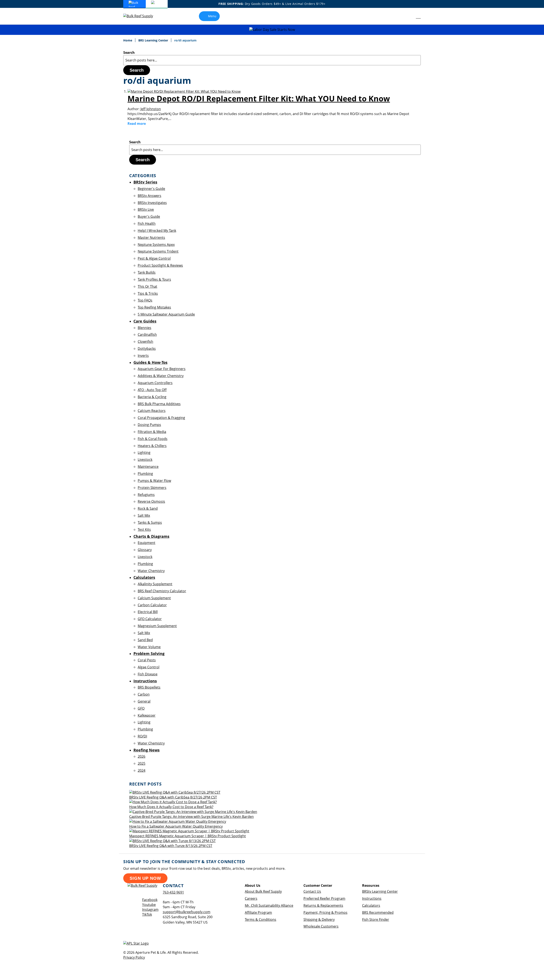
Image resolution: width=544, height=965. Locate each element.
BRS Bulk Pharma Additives (159, 403)
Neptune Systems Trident (158, 251)
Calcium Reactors (152, 410)
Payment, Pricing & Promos (325, 912)
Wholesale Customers (321, 926)
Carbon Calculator (152, 605)
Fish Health (147, 223)
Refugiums (146, 494)
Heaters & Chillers (152, 445)
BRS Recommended (378, 912)
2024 (141, 770)
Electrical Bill (148, 611)
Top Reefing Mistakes (154, 307)
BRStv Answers (149, 195)
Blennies (144, 327)
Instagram (150, 909)
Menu (212, 16)
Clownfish (145, 341)
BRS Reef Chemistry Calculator (162, 591)
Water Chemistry (151, 570)
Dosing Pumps (149, 424)
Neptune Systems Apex (156, 244)
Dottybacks (147, 348)
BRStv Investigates (152, 202)
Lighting (144, 452)
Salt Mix (144, 515)
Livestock (145, 459)
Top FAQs (145, 300)
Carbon (144, 694)
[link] (408, 16)
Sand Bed (145, 640)
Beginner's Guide (151, 188)
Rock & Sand (148, 508)
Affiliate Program (258, 912)
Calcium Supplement (154, 598)
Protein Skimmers (152, 487)
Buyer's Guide (149, 216)
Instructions (371, 898)
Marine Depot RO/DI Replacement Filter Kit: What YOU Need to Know (259, 98)
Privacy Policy (134, 957)
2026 (141, 756)
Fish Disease (147, 674)
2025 (141, 763)
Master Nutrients (151, 237)
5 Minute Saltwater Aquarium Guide (166, 314)
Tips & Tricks (148, 293)
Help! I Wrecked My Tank (157, 230)
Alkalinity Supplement (155, 584)
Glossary (145, 549)
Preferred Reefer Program (324, 898)
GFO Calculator (150, 618)
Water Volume (149, 647)
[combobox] (272, 60)
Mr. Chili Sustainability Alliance (269, 905)
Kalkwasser (147, 715)
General (144, 701)
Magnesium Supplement (157, 625)
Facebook (149, 899)
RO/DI (142, 736)
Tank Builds (147, 272)
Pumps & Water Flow (154, 480)
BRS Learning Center (153, 40)
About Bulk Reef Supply (263, 891)
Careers (251, 898)
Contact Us (312, 891)
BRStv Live (146, 209)
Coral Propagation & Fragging (161, 417)
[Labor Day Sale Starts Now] (272, 29)
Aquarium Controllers (155, 382)
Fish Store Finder (375, 919)
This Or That (147, 286)
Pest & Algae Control (154, 258)
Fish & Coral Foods (152, 438)
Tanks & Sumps (150, 522)
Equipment (146, 542)
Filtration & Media (152, 431)
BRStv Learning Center (380, 891)
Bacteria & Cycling (152, 396)
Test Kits (144, 529)
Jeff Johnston (150, 109)
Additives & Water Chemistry (161, 375)
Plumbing (145, 473)
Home (128, 40)
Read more (137, 123)
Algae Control (148, 667)
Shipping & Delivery (319, 919)
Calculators (371, 905)
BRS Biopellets (149, 687)
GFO (141, 708)
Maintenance (148, 466)
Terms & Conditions (260, 919)
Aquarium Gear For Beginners (162, 368)
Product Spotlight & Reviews (160, 265)
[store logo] (141, 16)
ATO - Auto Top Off (152, 389)
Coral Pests (147, 660)
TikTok (147, 914)
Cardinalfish (147, 334)
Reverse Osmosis (151, 501)
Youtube (149, 904)
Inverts (143, 355)
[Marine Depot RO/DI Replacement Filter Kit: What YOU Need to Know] (184, 91)
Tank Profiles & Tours (154, 279)
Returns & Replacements (323, 905)
